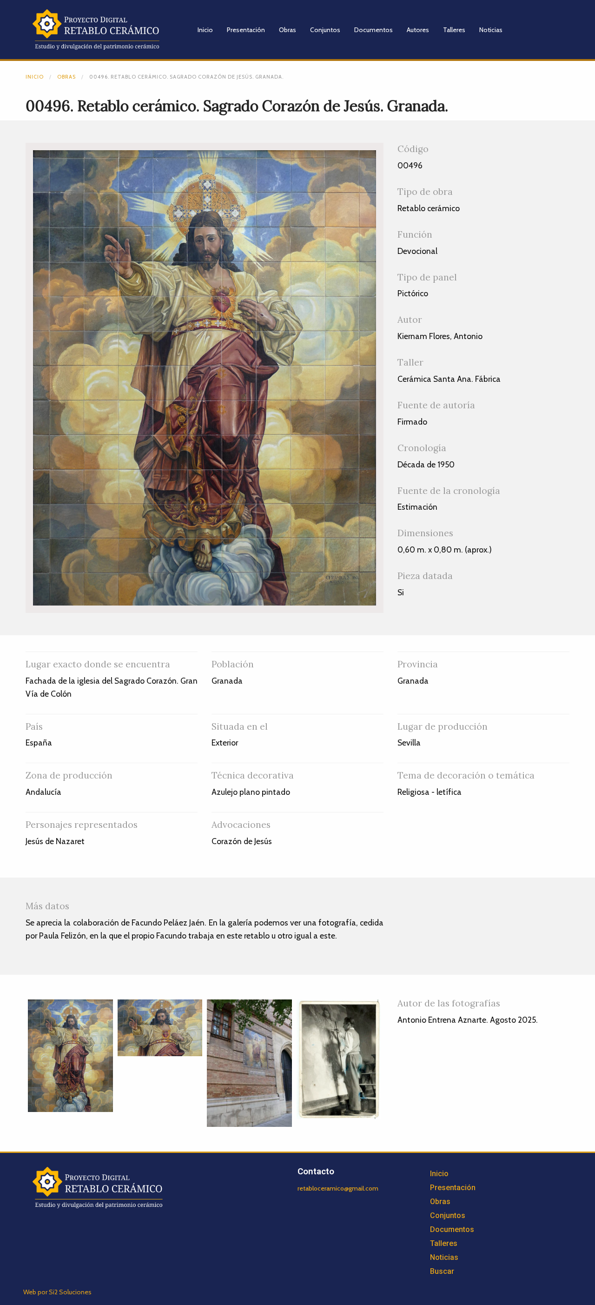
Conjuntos (325, 30)
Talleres (454, 30)
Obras (287, 30)
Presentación (246, 30)
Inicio (205, 30)
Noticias (490, 30)
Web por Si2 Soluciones (57, 1292)
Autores (418, 30)
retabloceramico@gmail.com (338, 1188)
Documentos (373, 30)
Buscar (442, 1271)
